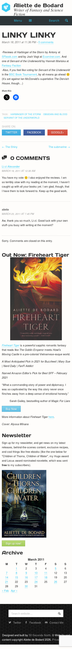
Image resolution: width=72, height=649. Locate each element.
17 (36, 577)
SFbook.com (9, 56)
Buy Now (11, 409)
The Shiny (10, 147)
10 (36, 573)
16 (26, 577)
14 (6, 577)
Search (54, 20)
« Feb (5, 590)
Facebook (34, 132)
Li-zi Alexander (11, 166)
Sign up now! (13, 543)
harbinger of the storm (26, 114)
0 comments (46, 42)
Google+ (57, 132)
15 (16, 577)
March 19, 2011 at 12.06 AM (18, 171)
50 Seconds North (40, 635)
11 (45, 573)
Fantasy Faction (11, 65)
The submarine (59, 147)
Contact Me (56, 622)
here (51, 417)
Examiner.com (51, 56)
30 (26, 586)
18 (45, 577)
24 (36, 582)
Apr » (14, 590)
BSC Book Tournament (23, 74)
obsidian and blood (55, 114)
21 (6, 582)
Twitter (11, 132)
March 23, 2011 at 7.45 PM (18, 214)
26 (55, 582)
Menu (18, 20)
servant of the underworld (22, 117)
